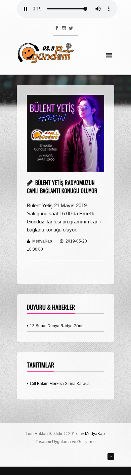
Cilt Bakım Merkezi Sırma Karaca (59, 383)
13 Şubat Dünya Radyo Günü (56, 325)
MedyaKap (95, 433)
